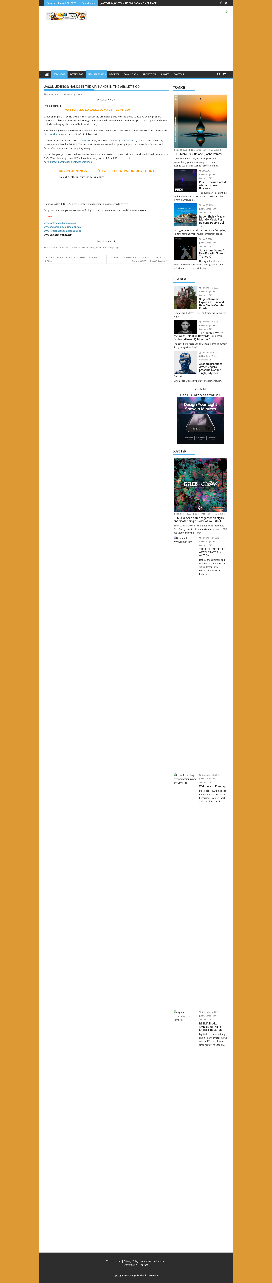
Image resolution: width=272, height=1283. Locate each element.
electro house (88, 247)
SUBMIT (165, 74)
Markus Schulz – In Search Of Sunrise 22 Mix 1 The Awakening (134, 3)
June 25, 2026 (207, 205)
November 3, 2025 (209, 321)
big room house (63, 247)
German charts (52, 134)
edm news (76, 247)
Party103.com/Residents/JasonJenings (71, 161)
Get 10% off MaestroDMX (200, 395)
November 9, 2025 (209, 287)
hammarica (101, 247)
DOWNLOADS (131, 74)
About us (146, 1261)
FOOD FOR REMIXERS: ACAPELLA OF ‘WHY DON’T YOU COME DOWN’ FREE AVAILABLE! (139, 259)
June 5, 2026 (206, 239)
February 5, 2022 (183, 513)
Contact (143, 1264)
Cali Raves (85, 140)
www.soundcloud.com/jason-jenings (62, 227)
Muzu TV (131, 140)
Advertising (131, 1264)
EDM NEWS (59, 74)
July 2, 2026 (206, 170)
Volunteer (159, 1261)
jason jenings (113, 247)
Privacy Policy (131, 1261)
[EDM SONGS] (47, 74)
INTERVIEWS (76, 74)
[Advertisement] (136, 47)
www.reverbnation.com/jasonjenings (62, 230)
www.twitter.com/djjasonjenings (60, 223)
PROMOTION (149, 74)
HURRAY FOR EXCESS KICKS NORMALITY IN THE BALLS (71, 259)
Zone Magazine (117, 140)
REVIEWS (114, 74)
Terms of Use (113, 1261)
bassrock (51, 247)
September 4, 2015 (209, 1012)
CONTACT (179, 74)
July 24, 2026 (181, 150)
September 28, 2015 (210, 775)
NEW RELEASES (96, 74)
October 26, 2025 (209, 352)
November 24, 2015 (210, 538)
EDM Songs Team (74, 94)
